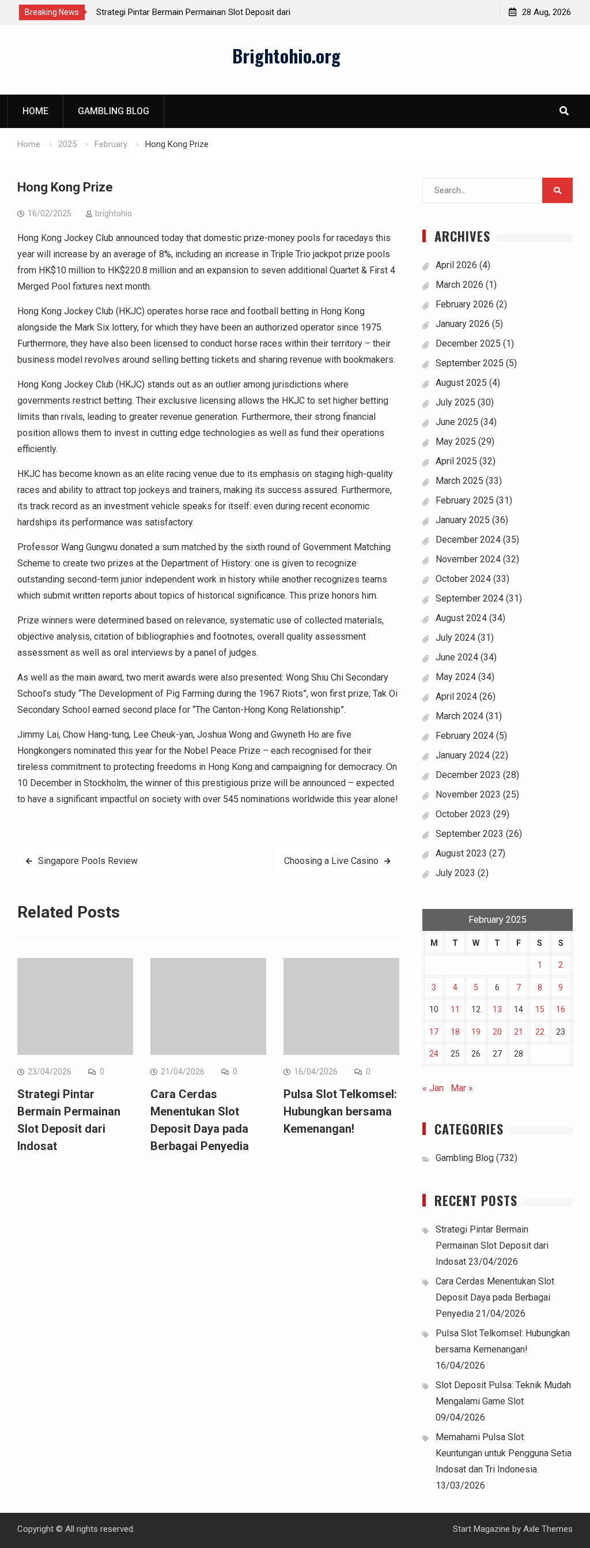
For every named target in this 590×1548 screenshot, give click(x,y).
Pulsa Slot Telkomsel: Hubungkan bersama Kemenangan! (340, 1111)
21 (518, 1031)
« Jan (433, 1088)
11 (455, 1009)
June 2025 (457, 421)
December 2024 (468, 539)
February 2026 (465, 304)
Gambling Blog (113, 111)
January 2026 (463, 323)
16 (560, 1009)
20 (497, 1031)
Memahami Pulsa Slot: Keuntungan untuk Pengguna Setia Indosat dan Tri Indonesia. (504, 1453)
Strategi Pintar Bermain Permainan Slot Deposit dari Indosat (492, 1245)
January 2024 (463, 755)
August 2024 (461, 618)
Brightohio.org (286, 55)
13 (497, 1009)
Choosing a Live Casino (331, 860)
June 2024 (457, 657)
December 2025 (468, 343)
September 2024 (470, 598)
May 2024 (456, 676)
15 (539, 1009)
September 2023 (470, 833)
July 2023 (455, 872)
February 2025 (465, 500)
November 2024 (468, 559)
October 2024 (463, 578)
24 (433, 1053)
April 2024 (456, 696)
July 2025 (455, 402)
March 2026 (459, 284)
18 (455, 1031)
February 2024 (465, 735)
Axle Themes (548, 1529)
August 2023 (461, 853)
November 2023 (468, 794)
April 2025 (456, 461)
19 (476, 1031)
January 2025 (463, 519)
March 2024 (459, 716)
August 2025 (461, 382)
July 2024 (455, 637)
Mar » (462, 1088)
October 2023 (463, 814)
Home (35, 111)
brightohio (113, 213)
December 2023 (468, 774)
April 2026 (456, 265)
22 (539, 1031)
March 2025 (459, 480)
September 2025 (470, 363)
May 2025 (456, 441)
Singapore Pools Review (88, 860)
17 (433, 1031)
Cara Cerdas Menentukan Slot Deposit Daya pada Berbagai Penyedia (495, 1297)
